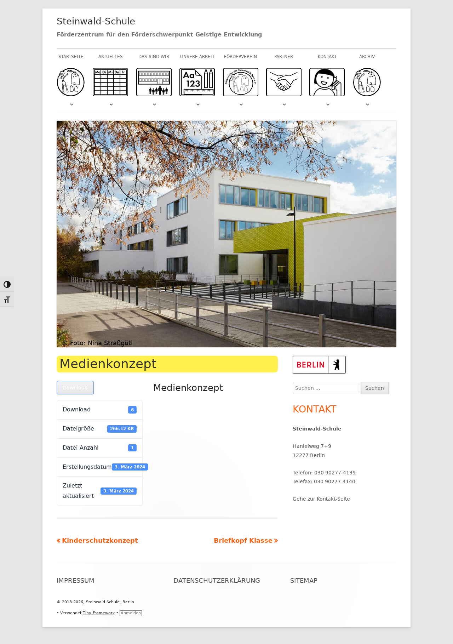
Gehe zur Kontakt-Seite (321, 499)
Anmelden (131, 613)
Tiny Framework (99, 613)
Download (75, 388)
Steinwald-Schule (96, 21)
